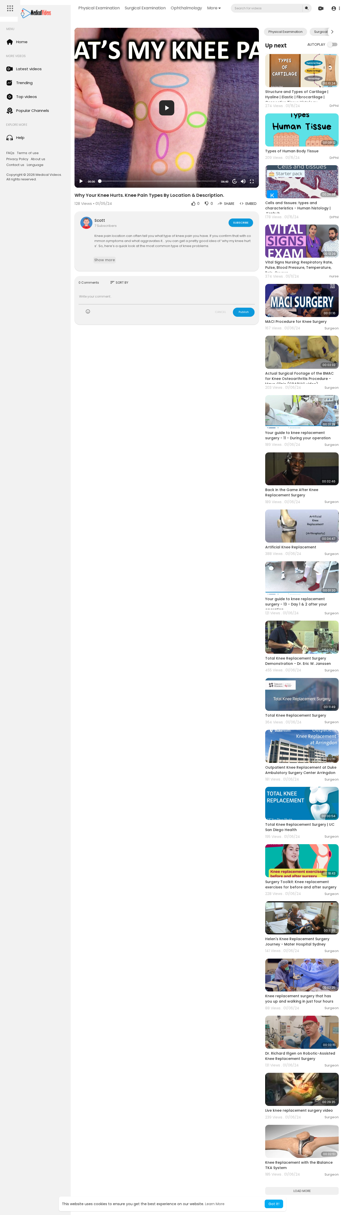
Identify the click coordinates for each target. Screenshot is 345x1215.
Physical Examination (99, 8)
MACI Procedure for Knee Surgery (296, 321)
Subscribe (241, 223)
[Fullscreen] (251, 181)
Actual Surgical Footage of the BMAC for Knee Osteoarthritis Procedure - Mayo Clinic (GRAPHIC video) (299, 378)
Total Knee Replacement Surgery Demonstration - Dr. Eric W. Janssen (298, 661)
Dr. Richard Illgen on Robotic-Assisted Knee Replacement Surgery (300, 1056)
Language (35, 165)
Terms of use (28, 153)
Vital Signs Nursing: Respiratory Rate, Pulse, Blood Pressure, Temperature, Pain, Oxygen (299, 267)
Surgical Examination (145, 8)
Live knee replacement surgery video (299, 1110)
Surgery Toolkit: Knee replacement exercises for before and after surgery (300, 884)
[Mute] (243, 181)
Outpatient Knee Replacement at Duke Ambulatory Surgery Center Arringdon (300, 770)
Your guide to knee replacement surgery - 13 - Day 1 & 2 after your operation (296, 604)
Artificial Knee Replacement (290, 547)
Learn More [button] (215, 1203)
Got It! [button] (273, 1203)
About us (38, 159)
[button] (335, 8)
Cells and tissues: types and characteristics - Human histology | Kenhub (298, 208)
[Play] (81, 181)
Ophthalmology (186, 8)
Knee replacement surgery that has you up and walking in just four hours (299, 998)
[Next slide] (332, 32)
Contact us (15, 165)
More (212, 8)
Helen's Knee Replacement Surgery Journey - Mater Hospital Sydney (297, 941)
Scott (99, 220)
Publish (244, 312)
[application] (167, 108)
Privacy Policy (17, 159)
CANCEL (220, 312)
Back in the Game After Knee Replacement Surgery (291, 492)
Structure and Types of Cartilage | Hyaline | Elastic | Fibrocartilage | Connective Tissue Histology (296, 97)
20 (235, 181)
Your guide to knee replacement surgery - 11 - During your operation (298, 435)
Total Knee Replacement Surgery (295, 715)
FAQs (10, 153)
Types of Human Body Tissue (291, 151)
